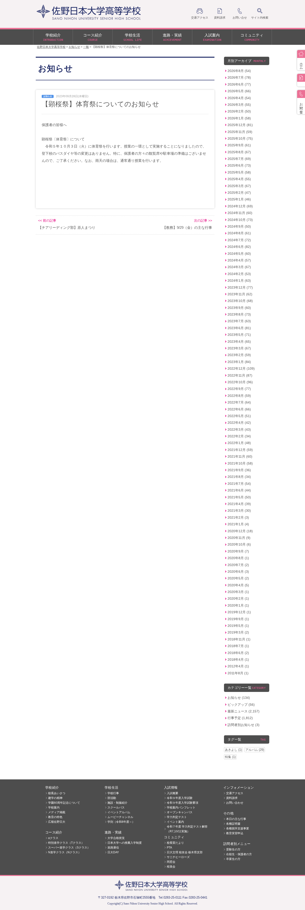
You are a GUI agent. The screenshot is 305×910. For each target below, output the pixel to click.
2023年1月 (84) (239, 362)
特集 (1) (230, 757)
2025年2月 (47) (239, 192)
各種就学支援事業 (237, 828)
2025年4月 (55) (239, 179)
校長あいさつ (56, 793)
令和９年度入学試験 (180, 798)
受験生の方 (233, 849)
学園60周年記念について (64, 802)
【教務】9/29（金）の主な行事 (187, 227)
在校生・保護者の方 (239, 854)
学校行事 (113, 793)
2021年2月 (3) (238, 517)
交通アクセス (234, 793)
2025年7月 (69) (239, 159)
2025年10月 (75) (240, 138)
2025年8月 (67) (239, 152)
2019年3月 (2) (238, 632)
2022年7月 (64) (239, 402)
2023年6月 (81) (239, 328)
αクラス (53, 838)
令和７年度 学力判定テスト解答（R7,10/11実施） (187, 829)
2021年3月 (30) (239, 510)
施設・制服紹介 (117, 802)
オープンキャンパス (180, 812)
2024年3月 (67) (239, 267)
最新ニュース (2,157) (243, 711)
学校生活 (132, 37)
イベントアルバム (118, 812)
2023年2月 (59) (239, 355)
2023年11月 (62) (240, 294)
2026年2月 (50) (239, 111)
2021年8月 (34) (239, 477)
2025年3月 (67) (239, 186)
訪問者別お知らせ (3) (243, 725)
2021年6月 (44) (239, 490)
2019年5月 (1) (238, 626)
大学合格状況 (116, 838)
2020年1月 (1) (238, 605)
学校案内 (54, 807)
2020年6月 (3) (238, 571)
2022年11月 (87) (240, 375)
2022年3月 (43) (239, 429)
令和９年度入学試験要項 (182, 802)
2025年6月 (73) (239, 165)
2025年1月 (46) (239, 199)
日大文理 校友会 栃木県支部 (185, 852)
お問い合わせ (234, 802)
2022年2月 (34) (239, 436)
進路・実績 (172, 37)
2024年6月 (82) (239, 247)
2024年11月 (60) (240, 213)
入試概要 (172, 793)
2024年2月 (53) (239, 274)
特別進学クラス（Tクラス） (66, 842)
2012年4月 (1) (238, 666)
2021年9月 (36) (239, 470)
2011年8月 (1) (238, 673)
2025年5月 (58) (239, 172)
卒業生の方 (233, 859)
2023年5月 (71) (239, 335)
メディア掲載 (56, 812)
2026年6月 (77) (239, 84)
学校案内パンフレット (181, 807)
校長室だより (175, 842)
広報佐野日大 (56, 821)
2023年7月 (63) (239, 321)
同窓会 (171, 862)
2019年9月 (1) (238, 619)
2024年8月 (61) (239, 233)
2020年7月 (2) (238, 565)
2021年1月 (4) (238, 524)
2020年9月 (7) (238, 551)
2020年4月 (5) (238, 585)
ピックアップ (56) (241, 704)
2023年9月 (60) (239, 308)
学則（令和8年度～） (121, 821)
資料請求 (232, 798)
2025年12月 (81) (240, 125)
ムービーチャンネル (120, 817)
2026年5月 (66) (239, 91)
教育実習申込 (234, 833)
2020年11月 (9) (239, 538)
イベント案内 (175, 821)
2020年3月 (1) (238, 592)
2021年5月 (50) (239, 497)
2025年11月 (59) (240, 132)
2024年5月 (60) (239, 254)
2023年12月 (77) (240, 287)
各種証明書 (233, 823)
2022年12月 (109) (241, 368)
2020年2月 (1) (238, 598)
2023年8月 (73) (239, 314)
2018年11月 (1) (239, 639)
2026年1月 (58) (239, 118)
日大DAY (113, 852)
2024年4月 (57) (239, 260)
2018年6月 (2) (238, 653)
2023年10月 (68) (240, 301)
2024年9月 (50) (239, 226)
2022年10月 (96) (240, 382)
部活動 (111, 798)
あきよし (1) (233, 750)
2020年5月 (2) (238, 578)
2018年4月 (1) (238, 659)
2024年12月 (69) (240, 206)
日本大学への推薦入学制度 (124, 842)
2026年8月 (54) (239, 71)
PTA (169, 847)
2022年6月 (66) (239, 409)
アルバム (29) (254, 750)
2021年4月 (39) (239, 504)
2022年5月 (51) (239, 416)
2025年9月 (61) (239, 145)
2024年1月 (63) (239, 280)
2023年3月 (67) (239, 348)
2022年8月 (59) (239, 396)
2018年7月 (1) (238, 646)
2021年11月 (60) (240, 456)
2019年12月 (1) (239, 612)
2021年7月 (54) (239, 484)
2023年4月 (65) (239, 341)
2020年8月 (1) (238, 558)
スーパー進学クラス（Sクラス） (69, 847)
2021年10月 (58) (240, 463)
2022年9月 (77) (239, 389)
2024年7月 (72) (239, 240)
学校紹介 (53, 37)
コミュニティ (251, 37)
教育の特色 (55, 817)
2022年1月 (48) (239, 443)
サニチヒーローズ (178, 857)
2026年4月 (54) (239, 98)
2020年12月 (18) (240, 531)
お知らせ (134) (239, 698)
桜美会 (171, 866)
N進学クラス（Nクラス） (64, 852)
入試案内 (212, 37)
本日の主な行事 (236, 819)
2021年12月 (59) (240, 450)
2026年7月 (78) (239, 77)
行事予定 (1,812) (240, 718)
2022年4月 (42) (239, 422)
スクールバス (116, 807)
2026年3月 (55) (239, 105)
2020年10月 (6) (239, 544)
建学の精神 (55, 798)
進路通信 (113, 847)
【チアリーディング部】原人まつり (66, 227)
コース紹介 (92, 37)
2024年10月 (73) (240, 220)
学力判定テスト (177, 817)
